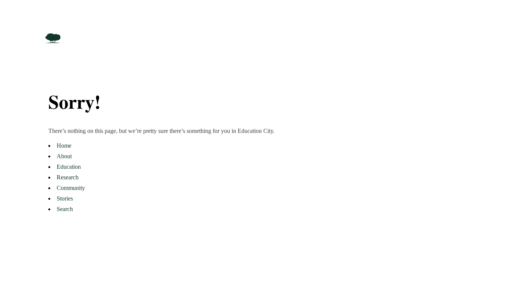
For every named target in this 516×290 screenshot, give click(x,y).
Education (69, 167)
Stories (65, 198)
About (64, 156)
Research (68, 177)
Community (71, 188)
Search (65, 209)
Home (64, 145)
